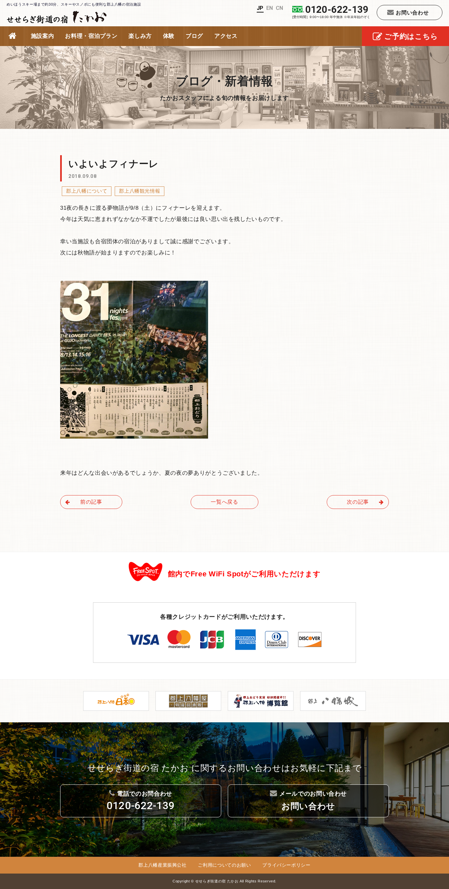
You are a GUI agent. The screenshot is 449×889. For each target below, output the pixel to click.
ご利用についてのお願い (224, 865)
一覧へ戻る (224, 502)
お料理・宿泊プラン (91, 36)
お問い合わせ (412, 12)
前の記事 (91, 502)
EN (269, 8)
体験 (169, 36)
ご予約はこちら (411, 36)
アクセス (226, 36)
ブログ (194, 36)
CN (279, 8)
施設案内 (42, 36)
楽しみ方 (140, 36)
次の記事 (358, 502)
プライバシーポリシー (286, 865)
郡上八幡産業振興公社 (162, 865)
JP (260, 8)
